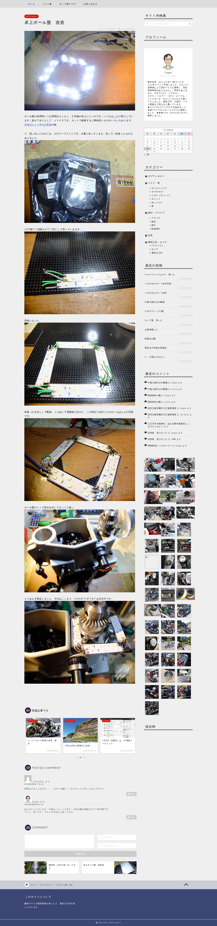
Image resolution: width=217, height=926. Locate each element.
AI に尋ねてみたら (154, 357)
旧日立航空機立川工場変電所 (162, 408)
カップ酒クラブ (67, 4)
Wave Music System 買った (160, 274)
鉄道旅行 (155, 228)
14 (182, 143)
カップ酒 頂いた (153, 320)
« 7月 (147, 154)
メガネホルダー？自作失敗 (158, 283)
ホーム (31, 4)
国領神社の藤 (154, 395)
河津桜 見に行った (158, 432)
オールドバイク (159, 188)
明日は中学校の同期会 (156, 347)
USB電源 (46, 124)
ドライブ (155, 218)
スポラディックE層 (154, 311)
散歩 (153, 221)
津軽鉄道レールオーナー (160, 445)
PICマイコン (157, 245)
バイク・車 (154, 182)
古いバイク (157, 202)
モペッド (155, 199)
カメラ (154, 249)
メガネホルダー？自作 (156, 293)
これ (116, 116)
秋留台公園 (150, 338)
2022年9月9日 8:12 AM (34, 804)
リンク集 (47, 4)
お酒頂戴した (151, 329)
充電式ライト (31, 124)
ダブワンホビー (31, 16)
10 (154, 143)
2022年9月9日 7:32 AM (34, 784)
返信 (133, 794)
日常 (150, 235)
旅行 (153, 225)
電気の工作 (157, 252)
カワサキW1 (157, 191)
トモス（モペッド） (161, 195)
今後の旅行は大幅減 (155, 302)
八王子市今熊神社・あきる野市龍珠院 (166, 423)
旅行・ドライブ (156, 212)
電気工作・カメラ (157, 242)
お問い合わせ (90, 4)
